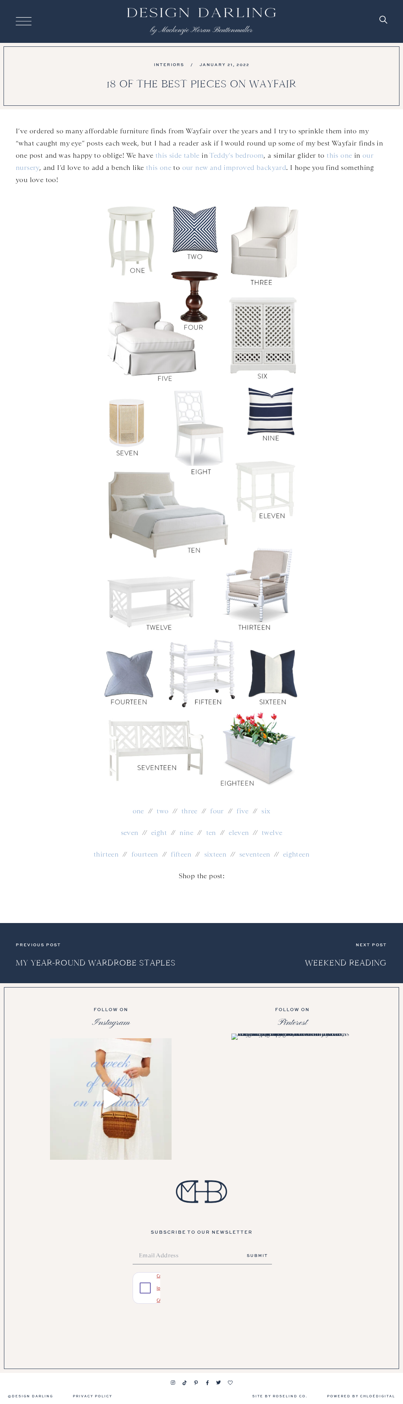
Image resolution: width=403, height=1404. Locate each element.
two (162, 811)
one (138, 811)
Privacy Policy (92, 1396)
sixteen (215, 854)
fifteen (181, 854)
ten (211, 833)
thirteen (106, 854)
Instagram (111, 1022)
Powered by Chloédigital (361, 1396)
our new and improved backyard (234, 167)
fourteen (144, 854)
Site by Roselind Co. (279, 1396)
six (265, 811)
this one (339, 155)
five (243, 811)
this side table (177, 155)
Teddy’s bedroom (236, 155)
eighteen (296, 854)
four (217, 811)
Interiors (169, 64)
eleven (239, 833)
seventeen (254, 854)
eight (159, 833)
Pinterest (292, 1022)
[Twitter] (219, 1382)
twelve (272, 833)
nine (186, 833)
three (189, 811)
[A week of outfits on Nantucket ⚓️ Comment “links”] (111, 1099)
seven (130, 833)
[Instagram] (173, 1382)
